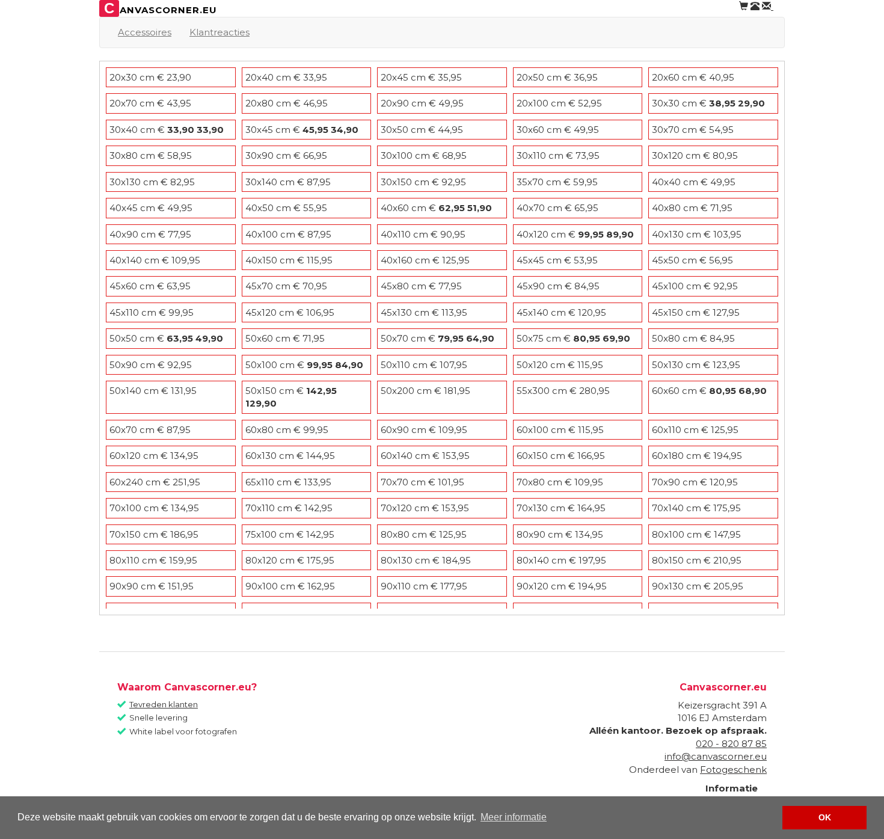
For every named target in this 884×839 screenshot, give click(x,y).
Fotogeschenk (733, 769)
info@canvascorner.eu (716, 756)
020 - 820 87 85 (731, 743)
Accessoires (144, 32)
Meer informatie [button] (513, 817)
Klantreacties (219, 32)
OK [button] (824, 817)
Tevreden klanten (163, 704)
